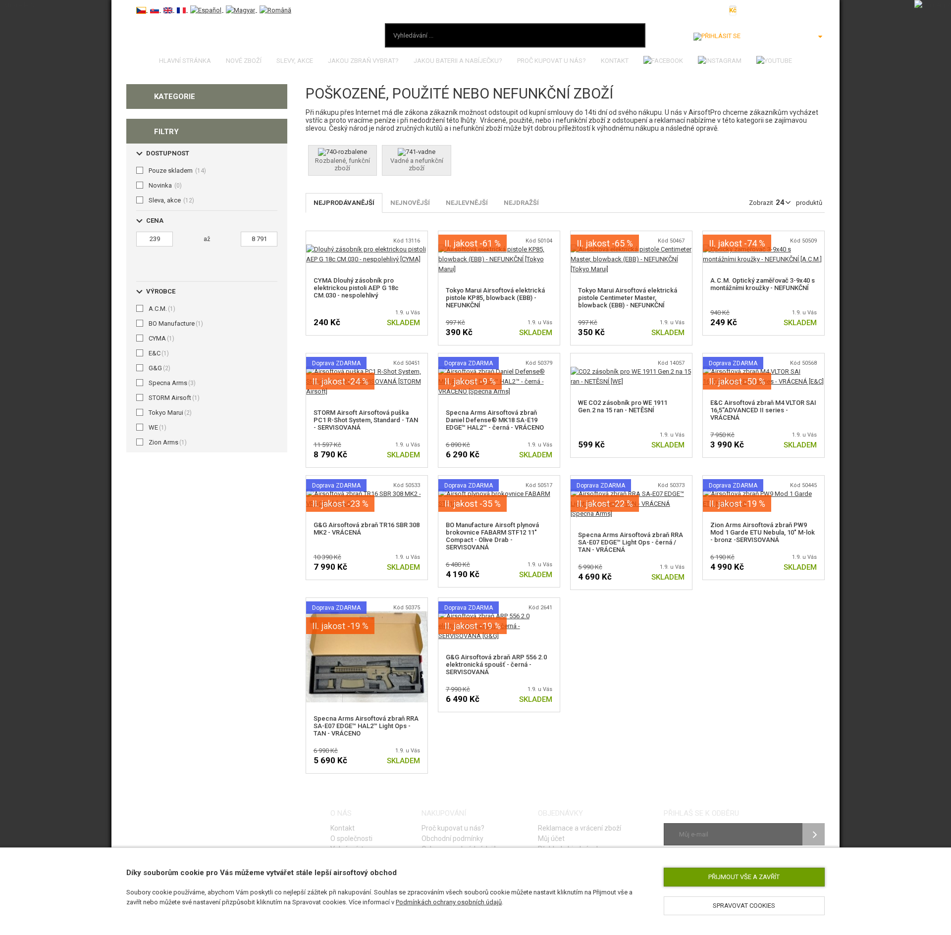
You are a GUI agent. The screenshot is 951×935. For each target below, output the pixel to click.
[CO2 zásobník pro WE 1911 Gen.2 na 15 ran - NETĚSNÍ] (631, 371)
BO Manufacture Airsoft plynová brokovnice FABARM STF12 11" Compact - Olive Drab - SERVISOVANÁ (492, 536)
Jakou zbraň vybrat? (363, 60)
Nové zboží (244, 60)
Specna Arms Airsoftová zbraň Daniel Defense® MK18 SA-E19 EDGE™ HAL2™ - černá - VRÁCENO (495, 420)
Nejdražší (521, 202)
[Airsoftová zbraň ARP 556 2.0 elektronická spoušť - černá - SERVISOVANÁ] (499, 616)
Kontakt (615, 60)
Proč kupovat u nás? (551, 60)
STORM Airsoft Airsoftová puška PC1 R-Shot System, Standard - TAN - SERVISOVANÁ (366, 420)
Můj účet (551, 838)
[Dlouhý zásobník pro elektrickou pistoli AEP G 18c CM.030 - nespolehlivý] (366, 249)
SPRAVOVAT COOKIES (744, 905)
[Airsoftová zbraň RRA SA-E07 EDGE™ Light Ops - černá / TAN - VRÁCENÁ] (631, 493)
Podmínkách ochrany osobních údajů (449, 902)
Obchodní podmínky (452, 838)
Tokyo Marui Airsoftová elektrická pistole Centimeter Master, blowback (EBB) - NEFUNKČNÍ (627, 298)
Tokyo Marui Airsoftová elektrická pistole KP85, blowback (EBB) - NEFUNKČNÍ (495, 298)
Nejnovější (410, 202)
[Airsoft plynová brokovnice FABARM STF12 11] (499, 493)
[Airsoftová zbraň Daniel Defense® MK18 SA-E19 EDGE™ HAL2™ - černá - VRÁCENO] (499, 371)
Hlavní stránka (185, 60)
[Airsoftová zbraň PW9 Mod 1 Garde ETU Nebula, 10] (763, 493)
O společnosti (351, 838)
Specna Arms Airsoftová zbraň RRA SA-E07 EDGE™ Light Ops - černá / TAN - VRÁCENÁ (630, 542)
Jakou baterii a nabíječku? (458, 60)
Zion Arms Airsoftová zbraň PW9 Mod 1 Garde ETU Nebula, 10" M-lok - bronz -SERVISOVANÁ (762, 532)
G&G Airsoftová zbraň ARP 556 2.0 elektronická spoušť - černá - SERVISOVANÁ (496, 664)
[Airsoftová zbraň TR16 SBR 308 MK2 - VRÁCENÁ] (366, 493)
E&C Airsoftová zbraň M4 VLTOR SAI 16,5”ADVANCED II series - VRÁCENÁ (763, 410)
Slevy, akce (294, 60)
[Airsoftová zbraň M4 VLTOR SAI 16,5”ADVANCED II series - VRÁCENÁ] (763, 371)
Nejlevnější (467, 202)
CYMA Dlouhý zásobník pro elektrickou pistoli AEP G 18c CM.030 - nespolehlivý (356, 288)
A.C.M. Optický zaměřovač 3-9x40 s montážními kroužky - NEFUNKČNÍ (762, 284)
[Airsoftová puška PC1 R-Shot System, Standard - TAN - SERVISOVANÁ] (366, 371)
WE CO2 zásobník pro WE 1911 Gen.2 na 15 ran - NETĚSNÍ (622, 406)
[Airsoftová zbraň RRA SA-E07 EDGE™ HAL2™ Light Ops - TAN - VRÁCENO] (366, 616)
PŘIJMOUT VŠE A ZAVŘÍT (744, 877)
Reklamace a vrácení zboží (579, 828)
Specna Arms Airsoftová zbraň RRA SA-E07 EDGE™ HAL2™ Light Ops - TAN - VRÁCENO (366, 726)
